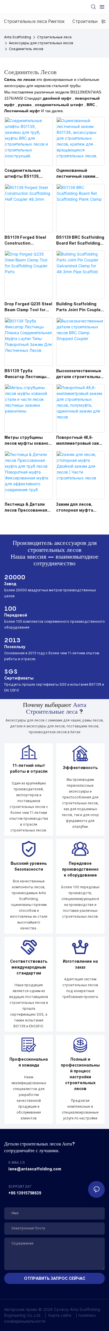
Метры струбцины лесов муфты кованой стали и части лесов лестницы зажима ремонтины (27, 440)
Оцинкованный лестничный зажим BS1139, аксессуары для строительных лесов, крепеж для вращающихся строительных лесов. (78, 173)
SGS (11, 671)
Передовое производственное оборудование (80, 869)
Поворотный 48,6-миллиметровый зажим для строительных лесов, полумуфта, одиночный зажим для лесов (80, 440)
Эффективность (80, 767)
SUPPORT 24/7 (19, 1187)
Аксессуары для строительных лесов (41, 43)
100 (10, 608)
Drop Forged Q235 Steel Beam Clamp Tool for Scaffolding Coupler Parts (28, 307)
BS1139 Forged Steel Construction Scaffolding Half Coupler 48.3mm (25, 240)
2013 (12, 640)
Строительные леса (54, 37)
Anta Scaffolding (17, 37)
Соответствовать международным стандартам (29, 967)
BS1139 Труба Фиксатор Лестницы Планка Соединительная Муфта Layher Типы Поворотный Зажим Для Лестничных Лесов (28, 374)
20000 (14, 577)
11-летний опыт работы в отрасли (29, 768)
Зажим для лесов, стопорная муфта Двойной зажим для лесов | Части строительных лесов (78, 507)
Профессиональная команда (29, 1062)
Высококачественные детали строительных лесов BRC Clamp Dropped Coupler (79, 374)
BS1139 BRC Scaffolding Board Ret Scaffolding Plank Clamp (80, 240)
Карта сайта (59, 1315)
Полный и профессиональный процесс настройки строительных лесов (80, 1074)
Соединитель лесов (26, 49)
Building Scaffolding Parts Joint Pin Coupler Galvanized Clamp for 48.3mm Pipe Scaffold (79, 307)
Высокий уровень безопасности (29, 866)
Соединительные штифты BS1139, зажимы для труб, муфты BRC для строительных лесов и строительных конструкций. (28, 173)
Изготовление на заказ (80, 964)
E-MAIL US (16, 1162)
